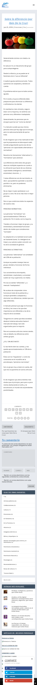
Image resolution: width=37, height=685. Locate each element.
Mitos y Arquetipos (10, 536)
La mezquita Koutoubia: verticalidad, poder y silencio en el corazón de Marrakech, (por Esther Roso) (22, 609)
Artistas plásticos (9, 501)
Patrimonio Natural (10, 555)
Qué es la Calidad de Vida (10, 645)
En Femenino (8, 518)
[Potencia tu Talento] (9, 641)
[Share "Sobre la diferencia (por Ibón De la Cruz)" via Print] (20, 413)
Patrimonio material (10, 551)
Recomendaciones (9, 564)
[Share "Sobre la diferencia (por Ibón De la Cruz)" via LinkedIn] (24, 409)
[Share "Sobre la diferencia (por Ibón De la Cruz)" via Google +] (13, 409)
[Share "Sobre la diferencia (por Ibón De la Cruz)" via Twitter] (9, 409)
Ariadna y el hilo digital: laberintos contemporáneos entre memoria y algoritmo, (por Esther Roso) (22, 599)
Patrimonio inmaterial (11, 547)
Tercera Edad (8, 573)
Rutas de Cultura (9, 569)
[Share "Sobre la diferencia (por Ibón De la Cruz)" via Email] (16, 413)
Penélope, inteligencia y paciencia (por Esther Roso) (22, 591)
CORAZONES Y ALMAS (8, 653)
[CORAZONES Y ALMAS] (9, 656)
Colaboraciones (8, 505)
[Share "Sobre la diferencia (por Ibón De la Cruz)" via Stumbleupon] (31, 409)
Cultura (6, 510)
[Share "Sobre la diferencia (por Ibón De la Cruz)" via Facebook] (6, 409)
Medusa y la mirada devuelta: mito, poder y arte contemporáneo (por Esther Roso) (22, 617)
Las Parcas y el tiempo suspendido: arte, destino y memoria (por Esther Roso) (20, 624)
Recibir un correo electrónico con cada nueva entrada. (16, 481)
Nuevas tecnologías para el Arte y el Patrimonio (15, 541)
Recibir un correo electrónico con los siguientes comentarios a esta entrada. (16, 476)
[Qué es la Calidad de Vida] (10, 649)
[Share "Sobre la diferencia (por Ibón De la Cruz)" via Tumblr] (16, 409)
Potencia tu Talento (8, 638)
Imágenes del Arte (9, 532)
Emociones (18, 27)
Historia (6, 527)
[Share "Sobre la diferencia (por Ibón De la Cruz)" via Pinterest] (20, 409)
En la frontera (8, 523)
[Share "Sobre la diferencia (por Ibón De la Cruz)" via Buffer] (27, 409)
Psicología (7, 560)
